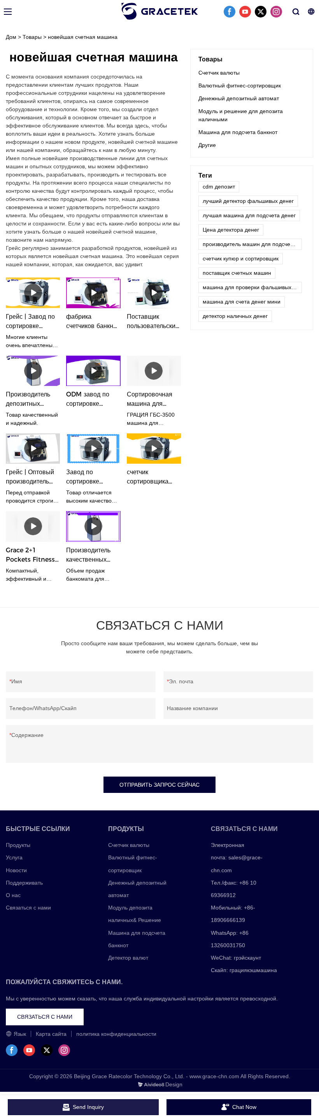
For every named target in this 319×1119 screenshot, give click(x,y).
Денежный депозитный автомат (238, 98)
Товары (32, 37)
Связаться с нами (28, 907)
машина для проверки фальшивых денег (252, 287)
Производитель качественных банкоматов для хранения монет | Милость (91, 555)
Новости (16, 870)
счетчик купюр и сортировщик (241, 258)
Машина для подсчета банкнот (237, 132)
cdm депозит (219, 186)
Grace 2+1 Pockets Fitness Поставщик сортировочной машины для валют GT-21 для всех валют (31, 555)
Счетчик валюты (219, 73)
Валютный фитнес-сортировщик (239, 85)
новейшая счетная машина (82, 37)
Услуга (14, 857)
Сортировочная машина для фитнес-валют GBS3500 (149, 399)
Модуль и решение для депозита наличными (240, 115)
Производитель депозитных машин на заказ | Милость (30, 399)
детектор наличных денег (235, 316)
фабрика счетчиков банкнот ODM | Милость (92, 322)
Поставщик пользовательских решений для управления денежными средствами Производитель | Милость (153, 322)
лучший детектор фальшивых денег (248, 201)
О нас (13, 895)
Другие (207, 145)
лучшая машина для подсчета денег (249, 215)
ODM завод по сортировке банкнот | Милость (92, 399)
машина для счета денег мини (241, 302)
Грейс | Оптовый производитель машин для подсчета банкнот (31, 477)
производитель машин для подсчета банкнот (252, 244)
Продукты (18, 845)
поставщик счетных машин (237, 273)
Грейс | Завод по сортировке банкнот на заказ (30, 322)
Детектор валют (128, 958)
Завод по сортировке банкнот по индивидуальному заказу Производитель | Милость (92, 477)
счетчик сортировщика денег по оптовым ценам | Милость (153, 477)
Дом (11, 37)
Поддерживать (24, 883)
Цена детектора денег (231, 230)
